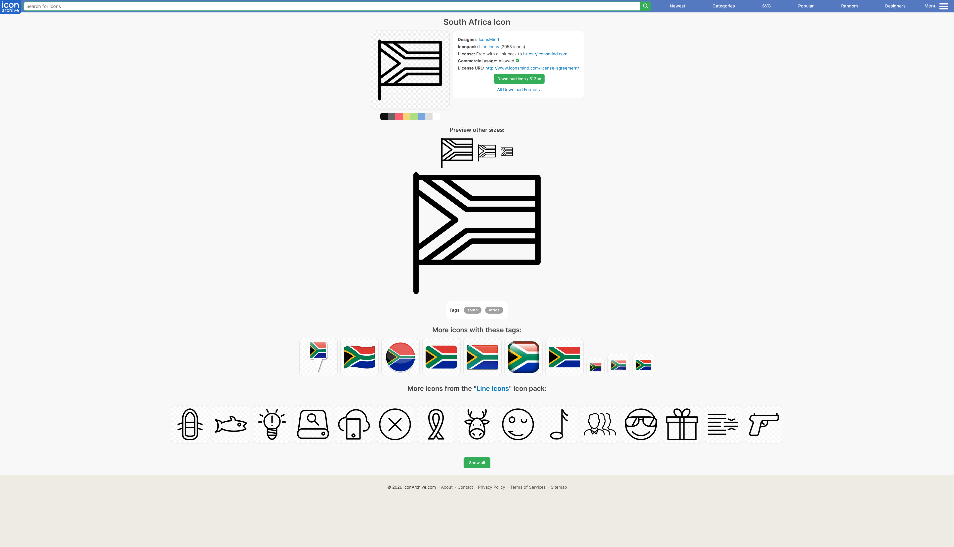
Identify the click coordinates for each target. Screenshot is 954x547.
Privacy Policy (491, 487)
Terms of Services (528, 487)
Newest (677, 5)
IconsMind (489, 39)
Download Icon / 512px (519, 78)
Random (849, 5)
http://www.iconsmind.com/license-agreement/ (532, 68)
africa (494, 310)
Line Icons (489, 46)
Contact (465, 487)
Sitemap (559, 487)
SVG (766, 5)
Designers (895, 5)
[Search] (645, 6)
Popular (806, 5)
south (473, 310)
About (447, 487)
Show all (477, 462)
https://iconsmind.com (545, 53)
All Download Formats (518, 89)
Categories (724, 5)
